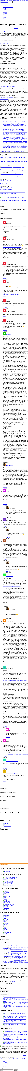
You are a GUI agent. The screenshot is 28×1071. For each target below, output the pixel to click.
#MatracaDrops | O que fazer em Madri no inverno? (16, 1002)
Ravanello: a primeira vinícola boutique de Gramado (13, 200)
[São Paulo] (6, 908)
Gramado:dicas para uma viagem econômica (15, 31)
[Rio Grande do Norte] (8, 904)
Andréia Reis (9, 334)
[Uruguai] (5, 933)
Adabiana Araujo (7, 962)
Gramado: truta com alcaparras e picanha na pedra (12, 170)
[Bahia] (5, 893)
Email (8, 792)
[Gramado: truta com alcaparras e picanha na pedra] (12, 167)
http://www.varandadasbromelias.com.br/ (12, 247)
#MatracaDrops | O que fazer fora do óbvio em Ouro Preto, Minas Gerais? (14, 997)
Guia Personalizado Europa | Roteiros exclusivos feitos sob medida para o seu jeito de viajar (14, 1019)
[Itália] (4, 927)
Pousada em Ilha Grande (12, 761)
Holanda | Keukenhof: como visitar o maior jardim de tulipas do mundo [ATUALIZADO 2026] (15, 1017)
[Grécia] (5, 921)
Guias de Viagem (15, 945)
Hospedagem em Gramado (11, 151)
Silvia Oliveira (9, 465)
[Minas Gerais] (6, 896)
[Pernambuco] (6, 901)
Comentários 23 (20, 151)
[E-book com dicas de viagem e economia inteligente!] (9, 878)
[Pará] (4, 897)
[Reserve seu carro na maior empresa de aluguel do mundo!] (6, 824)
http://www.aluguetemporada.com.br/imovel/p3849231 (15, 754)
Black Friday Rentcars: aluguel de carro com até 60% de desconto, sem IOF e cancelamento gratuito (14, 1022)
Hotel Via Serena (4, 66)
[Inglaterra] (5, 924)
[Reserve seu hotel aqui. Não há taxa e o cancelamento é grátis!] (5, 823)
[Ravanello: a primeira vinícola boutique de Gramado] (12, 197)
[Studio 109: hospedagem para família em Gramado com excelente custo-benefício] (14, 158)
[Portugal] (5, 931)
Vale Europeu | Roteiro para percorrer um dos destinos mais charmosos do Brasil (14, 955)
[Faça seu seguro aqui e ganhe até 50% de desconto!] (7, 826)
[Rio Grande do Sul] (8, 905)
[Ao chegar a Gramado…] (6, 180)
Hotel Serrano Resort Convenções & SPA (9, 86)
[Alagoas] (5, 891)
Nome (4, 788)
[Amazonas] (6, 892)
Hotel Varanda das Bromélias (6, 97)
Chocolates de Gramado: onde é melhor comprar (12, 176)
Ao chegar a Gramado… (6, 183)
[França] (5, 920)
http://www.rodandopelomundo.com (11, 294)
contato (13, 981)
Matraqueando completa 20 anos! (18, 949)
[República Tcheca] (7, 932)
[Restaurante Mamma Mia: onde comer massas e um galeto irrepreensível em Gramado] (14, 189)
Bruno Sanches (9, 576)
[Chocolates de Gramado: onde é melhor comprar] (11, 174)
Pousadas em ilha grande (12, 773)
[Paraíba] (5, 899)
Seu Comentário (3, 800)
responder (5, 234)
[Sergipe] (5, 909)
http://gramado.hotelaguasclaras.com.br (11, 586)
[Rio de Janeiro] (7, 902)
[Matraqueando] (4, 2)
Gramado (16, 28)
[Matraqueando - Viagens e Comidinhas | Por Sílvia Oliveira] (14, 0)
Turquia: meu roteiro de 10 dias (18, 957)
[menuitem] (4, 4)
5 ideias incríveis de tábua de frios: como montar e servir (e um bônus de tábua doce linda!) (15, 1032)
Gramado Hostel (4, 43)
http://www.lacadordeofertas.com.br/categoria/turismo (15, 680)
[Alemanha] (6, 915)
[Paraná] (5, 900)
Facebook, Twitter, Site (7, 796)
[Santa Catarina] (7, 906)
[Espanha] (5, 919)
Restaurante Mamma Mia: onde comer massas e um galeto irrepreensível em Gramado (12, 192)
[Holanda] (5, 923)
